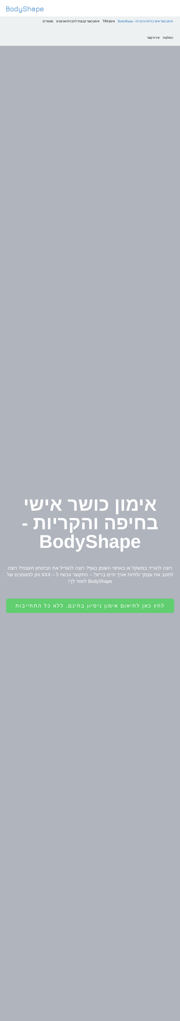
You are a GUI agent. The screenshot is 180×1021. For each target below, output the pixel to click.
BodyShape (25, 8)
